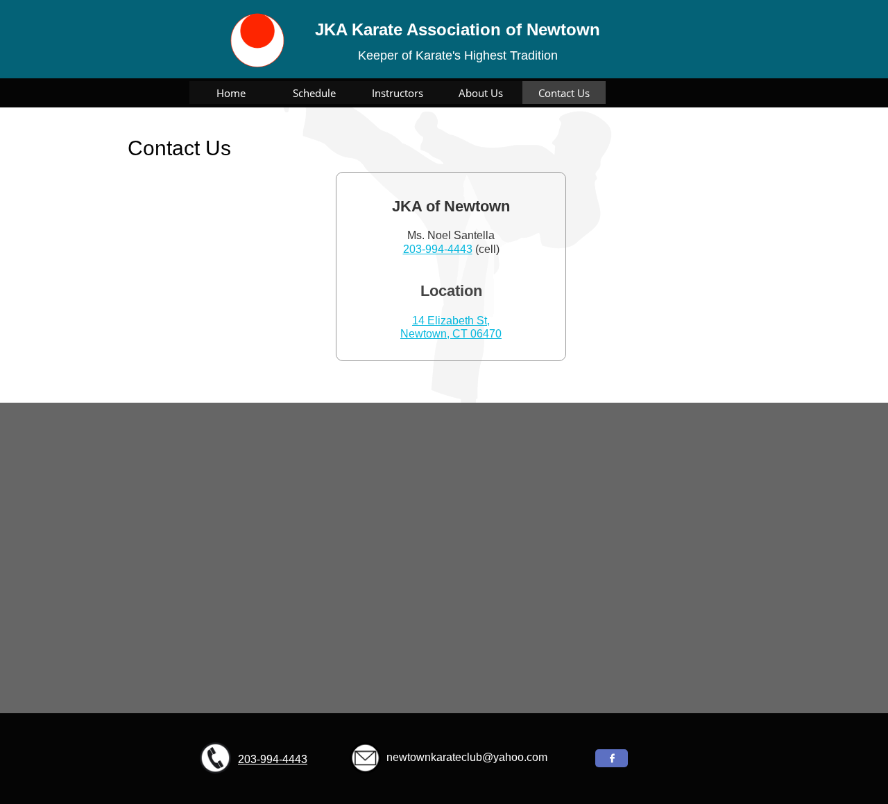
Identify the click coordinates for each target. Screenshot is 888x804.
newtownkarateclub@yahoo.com (466, 757)
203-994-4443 (437, 249)
